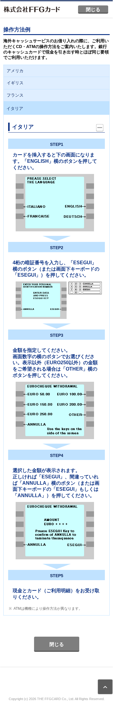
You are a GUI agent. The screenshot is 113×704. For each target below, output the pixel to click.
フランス (15, 95)
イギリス (15, 82)
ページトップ (105, 686)
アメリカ (15, 70)
